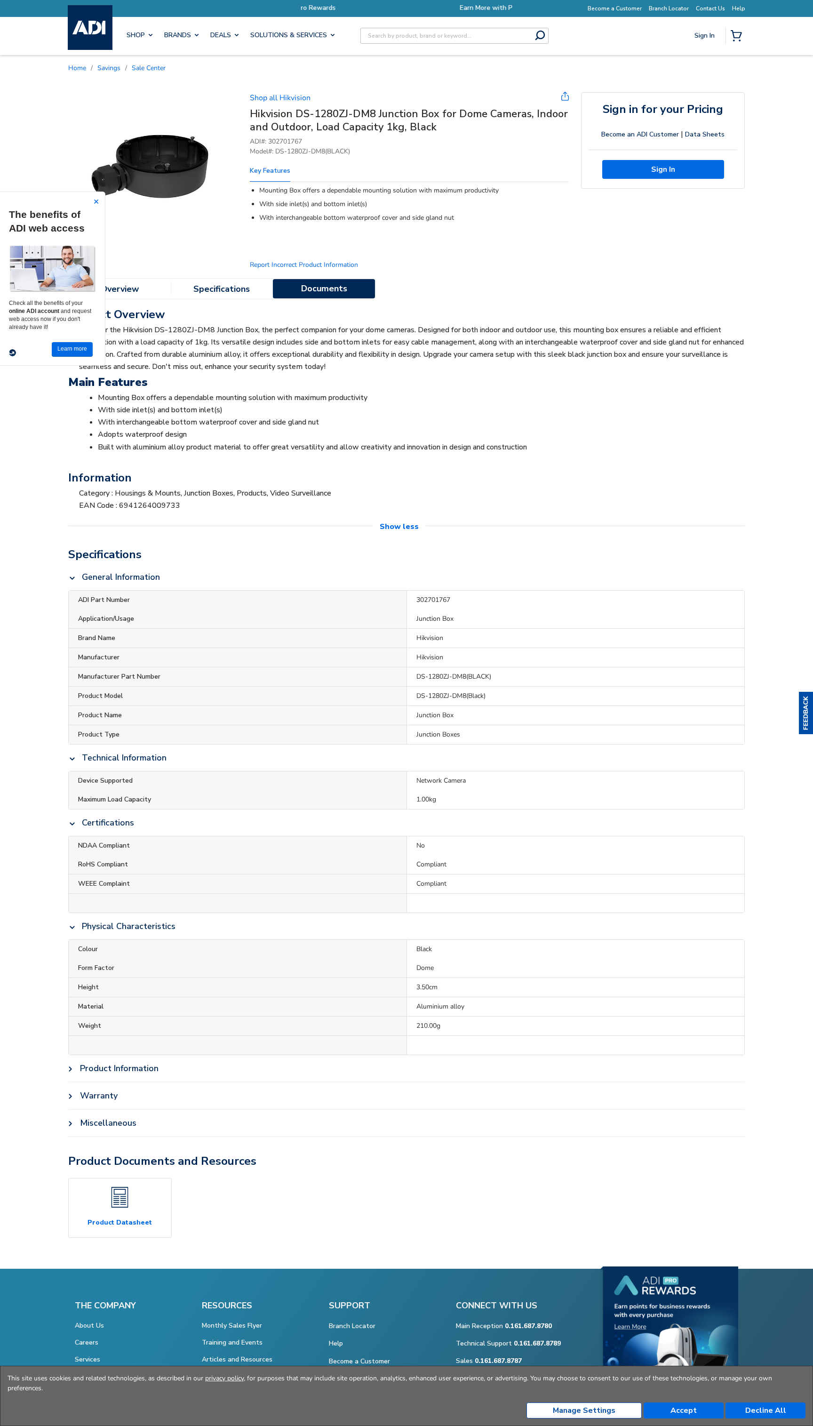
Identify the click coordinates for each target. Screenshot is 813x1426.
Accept (683, 1410)
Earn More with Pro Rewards (406, 7)
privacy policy (224, 1378)
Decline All (765, 1410)
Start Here (705, 99)
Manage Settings (584, 1410)
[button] (806, 713)
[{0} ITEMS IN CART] (738, 36)
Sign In (705, 69)
